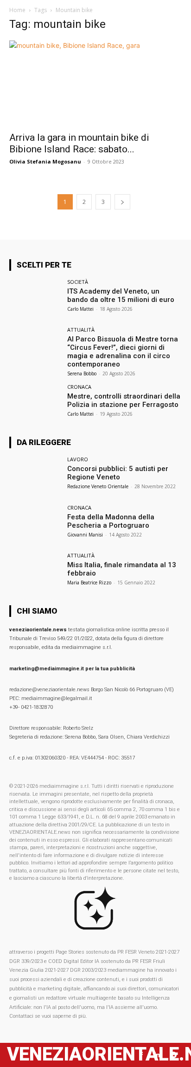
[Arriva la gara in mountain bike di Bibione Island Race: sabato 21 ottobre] (95, 83)
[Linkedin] (157, 1055)
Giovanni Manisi (85, 534)
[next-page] (122, 201)
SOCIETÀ (77, 281)
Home (17, 10)
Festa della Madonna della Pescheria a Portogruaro (110, 521)
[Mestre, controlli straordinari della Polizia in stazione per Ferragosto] (35, 403)
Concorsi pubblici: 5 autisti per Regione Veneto (117, 473)
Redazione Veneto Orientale (97, 486)
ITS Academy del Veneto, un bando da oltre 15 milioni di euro (120, 295)
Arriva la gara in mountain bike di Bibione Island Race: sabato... (79, 143)
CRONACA (79, 386)
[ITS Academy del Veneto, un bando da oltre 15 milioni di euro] (35, 298)
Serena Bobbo (81, 373)
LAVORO (77, 459)
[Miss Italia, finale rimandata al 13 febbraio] (35, 572)
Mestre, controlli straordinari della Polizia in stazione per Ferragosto (123, 400)
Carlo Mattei (80, 309)
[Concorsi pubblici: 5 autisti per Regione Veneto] (35, 476)
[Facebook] (141, 1055)
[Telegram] (174, 1055)
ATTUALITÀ (81, 329)
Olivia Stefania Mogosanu (45, 161)
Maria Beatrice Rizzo (89, 582)
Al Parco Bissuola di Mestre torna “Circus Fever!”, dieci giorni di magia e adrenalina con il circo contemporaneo (122, 351)
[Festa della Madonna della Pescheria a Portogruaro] (35, 524)
